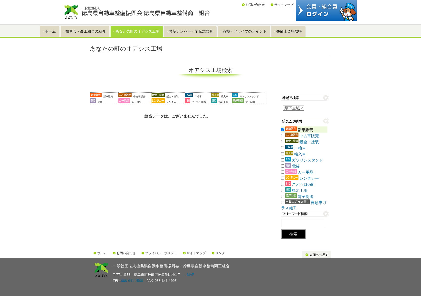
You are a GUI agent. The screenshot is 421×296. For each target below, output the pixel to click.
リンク (220, 253)
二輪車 (300, 148)
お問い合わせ (255, 5)
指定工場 (299, 190)
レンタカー (309, 178)
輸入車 (300, 154)
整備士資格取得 (289, 31)
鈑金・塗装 (309, 142)
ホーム (50, 31)
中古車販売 (309, 136)
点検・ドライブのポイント (245, 31)
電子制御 (305, 197)
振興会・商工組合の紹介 (86, 31)
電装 (296, 166)
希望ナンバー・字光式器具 (191, 31)
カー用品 (305, 172)
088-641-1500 (132, 281)
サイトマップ (283, 5)
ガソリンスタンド (307, 160)
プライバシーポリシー (161, 253)
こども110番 (303, 184)
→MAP (188, 275)
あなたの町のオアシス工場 (137, 31)
